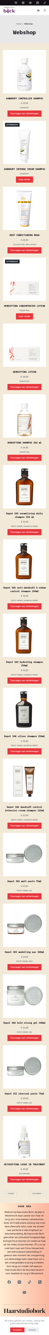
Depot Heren (16, 526)
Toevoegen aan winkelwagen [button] (24, 113)
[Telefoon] (37, 3)
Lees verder (24, 179)
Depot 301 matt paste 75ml (24, 881)
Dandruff (24, 108)
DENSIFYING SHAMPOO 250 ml (24, 442)
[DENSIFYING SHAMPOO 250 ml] (24, 416)
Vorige (11, 1193)
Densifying (24, 310)
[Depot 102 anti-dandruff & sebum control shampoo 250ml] (24, 561)
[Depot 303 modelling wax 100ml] (24, 925)
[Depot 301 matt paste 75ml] (24, 854)
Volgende (36, 1193)
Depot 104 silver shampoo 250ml (24, 736)
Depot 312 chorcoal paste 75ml (24, 1093)
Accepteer (17, 1330)
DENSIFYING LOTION (24, 371)
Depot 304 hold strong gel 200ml (24, 1022)
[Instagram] (23, 3)
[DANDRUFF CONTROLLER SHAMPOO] (24, 71)
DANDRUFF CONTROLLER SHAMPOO (24, 98)
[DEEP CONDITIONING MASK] (24, 208)
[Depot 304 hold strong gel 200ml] (24, 996)
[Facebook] (16, 3)
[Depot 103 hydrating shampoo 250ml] (24, 635)
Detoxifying (24, 1174)
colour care (19, 244)
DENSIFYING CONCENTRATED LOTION (24, 305)
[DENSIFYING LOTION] (24, 345)
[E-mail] (30, 3)
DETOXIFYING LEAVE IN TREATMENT (24, 1164)
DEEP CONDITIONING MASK (24, 235)
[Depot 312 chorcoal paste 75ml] (24, 1067)
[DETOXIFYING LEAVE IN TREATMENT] (24, 1137)
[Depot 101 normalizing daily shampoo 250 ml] (24, 486)
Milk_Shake (31, 244)
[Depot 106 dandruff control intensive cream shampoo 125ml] (24, 780)
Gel (30, 891)
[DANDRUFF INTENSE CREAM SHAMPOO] (24, 142)
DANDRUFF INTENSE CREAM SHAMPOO (24, 169)
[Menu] (45, 10)
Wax (31, 961)
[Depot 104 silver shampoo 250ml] (24, 709)
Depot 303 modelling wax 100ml (24, 952)
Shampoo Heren (30, 526)
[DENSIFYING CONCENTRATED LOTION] (24, 279)
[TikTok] (45, 3)
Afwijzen (32, 1330)
